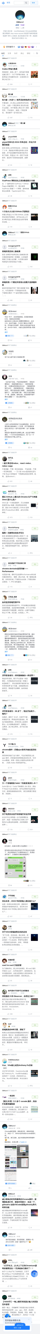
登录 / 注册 (17, 1328)
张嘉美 (11, 351)
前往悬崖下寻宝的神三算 (17, 563)
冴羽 (9, 175)
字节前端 (11, 896)
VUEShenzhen (13, 1060)
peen (10, 778)
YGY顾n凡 (12, 744)
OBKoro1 (5, 58)
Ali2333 (11, 809)
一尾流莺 (11, 1096)
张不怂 (10, 458)
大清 (9, 926)
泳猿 (10, 376)
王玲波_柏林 (12, 597)
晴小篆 (10, 94)
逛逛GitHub (12, 206)
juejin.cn (24, 1142)
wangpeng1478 (14, 246)
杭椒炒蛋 (11, 960)
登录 (33, 3)
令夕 (9, 1024)
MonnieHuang (13, 527)
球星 (10, 840)
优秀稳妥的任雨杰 (15, 418)
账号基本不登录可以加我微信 (18, 991)
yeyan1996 (12, 137)
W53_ (10, 1260)
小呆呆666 (12, 63)
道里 (9, 1296)
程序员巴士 (12, 491)
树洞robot (12, 311)
